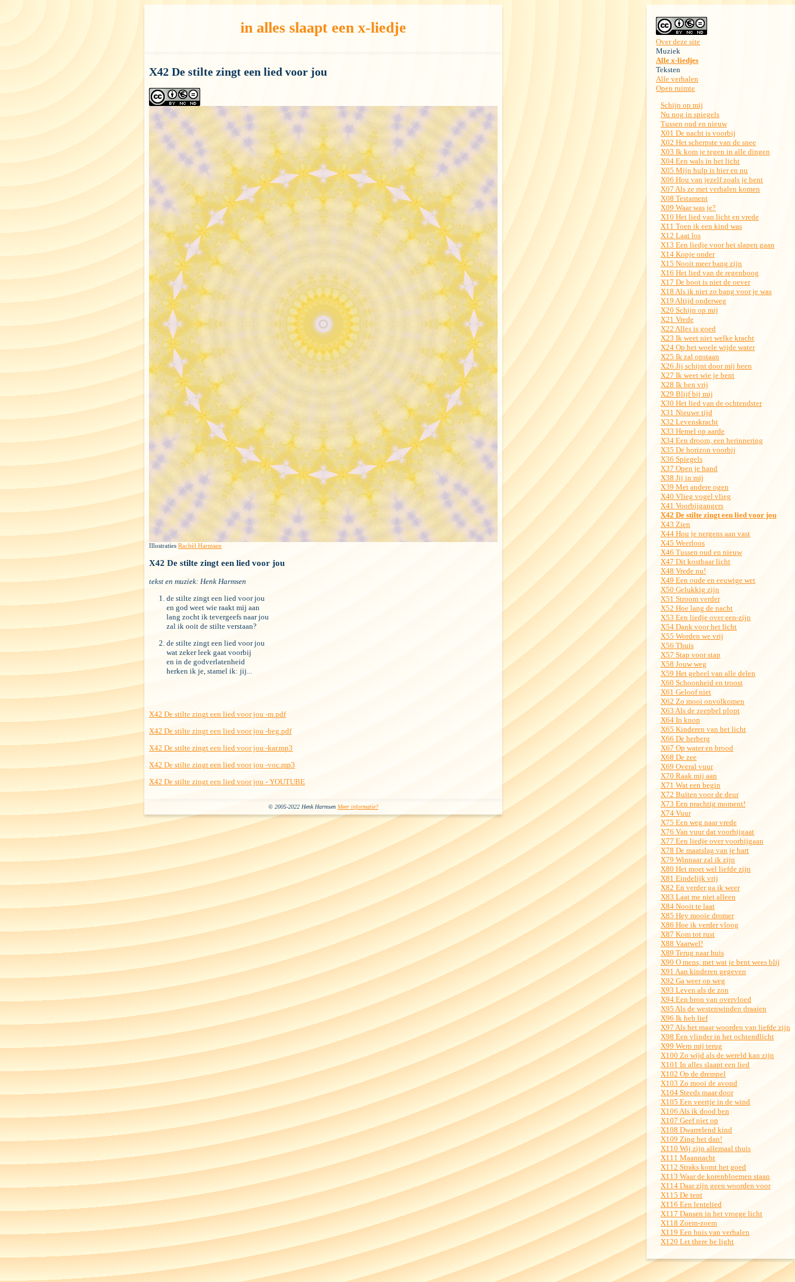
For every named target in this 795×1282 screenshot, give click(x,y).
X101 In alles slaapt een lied (705, 1064)
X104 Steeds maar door (697, 1092)
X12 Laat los (681, 235)
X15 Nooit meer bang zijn (701, 263)
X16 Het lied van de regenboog (710, 272)
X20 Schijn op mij (689, 310)
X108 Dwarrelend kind (696, 1129)
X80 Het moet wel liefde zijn (706, 869)
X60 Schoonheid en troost (702, 682)
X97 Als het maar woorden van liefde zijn (725, 1027)
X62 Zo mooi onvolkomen (702, 701)
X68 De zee (679, 757)
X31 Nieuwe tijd (686, 412)
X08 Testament (684, 198)
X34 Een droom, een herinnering (712, 440)
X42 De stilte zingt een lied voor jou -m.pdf (217, 714)
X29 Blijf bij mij (687, 393)
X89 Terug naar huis (692, 952)
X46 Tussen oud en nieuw (701, 552)
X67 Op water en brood (697, 747)
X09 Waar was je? (688, 207)
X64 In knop (680, 720)
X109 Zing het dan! (691, 1139)
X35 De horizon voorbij (698, 449)
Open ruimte (675, 88)
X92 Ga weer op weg (693, 980)
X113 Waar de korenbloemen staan (715, 1176)
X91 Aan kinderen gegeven (703, 971)
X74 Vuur (676, 813)
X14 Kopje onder (688, 254)
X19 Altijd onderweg (693, 300)
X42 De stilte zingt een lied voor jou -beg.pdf (220, 731)
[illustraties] (323, 539)
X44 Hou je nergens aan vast (705, 533)
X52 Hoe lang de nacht (697, 608)
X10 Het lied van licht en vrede (710, 217)
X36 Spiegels (681, 459)
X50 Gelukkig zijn (690, 589)
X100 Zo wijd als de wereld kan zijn (717, 1055)
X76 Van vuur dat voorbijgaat (707, 831)
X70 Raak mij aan (689, 775)
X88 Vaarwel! (682, 943)
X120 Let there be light (697, 1241)
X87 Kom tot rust (688, 934)
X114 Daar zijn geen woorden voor (716, 1185)
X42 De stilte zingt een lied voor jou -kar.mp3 (221, 747)
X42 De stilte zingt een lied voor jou (718, 515)
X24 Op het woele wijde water (708, 347)
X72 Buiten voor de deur (700, 794)
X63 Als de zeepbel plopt (700, 710)
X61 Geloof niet (686, 692)
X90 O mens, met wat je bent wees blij (720, 962)
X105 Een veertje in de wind (705, 1101)
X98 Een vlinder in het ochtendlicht (717, 1036)
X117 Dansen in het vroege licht (711, 1213)
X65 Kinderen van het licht (703, 729)
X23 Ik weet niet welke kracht (707, 338)
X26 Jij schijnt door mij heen (706, 366)
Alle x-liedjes (677, 60)
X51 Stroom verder (690, 598)
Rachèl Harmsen (200, 545)
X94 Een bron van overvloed (706, 999)
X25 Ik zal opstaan (690, 356)
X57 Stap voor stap (691, 654)
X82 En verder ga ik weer (700, 887)
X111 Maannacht (688, 1157)
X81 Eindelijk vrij (689, 878)
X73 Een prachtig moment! (703, 803)
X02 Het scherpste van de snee (708, 142)
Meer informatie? (358, 806)
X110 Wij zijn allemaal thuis (706, 1148)
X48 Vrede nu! (683, 570)
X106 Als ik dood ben (695, 1111)
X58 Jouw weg (684, 664)
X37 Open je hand (689, 468)
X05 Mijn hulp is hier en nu (704, 170)
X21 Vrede (677, 319)
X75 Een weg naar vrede (699, 822)
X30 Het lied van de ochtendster (711, 403)
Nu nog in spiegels (690, 114)
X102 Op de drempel (693, 1073)
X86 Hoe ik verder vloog (700, 924)
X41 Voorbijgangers (692, 505)
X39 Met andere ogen (695, 487)
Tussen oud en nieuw (694, 123)
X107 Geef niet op (689, 1120)
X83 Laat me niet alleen (698, 897)
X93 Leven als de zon (695, 990)
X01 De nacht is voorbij (698, 133)
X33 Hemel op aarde (693, 431)
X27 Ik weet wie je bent (697, 375)
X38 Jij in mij (682, 477)
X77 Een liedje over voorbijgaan (712, 841)
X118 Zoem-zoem (689, 1223)
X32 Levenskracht (689, 421)
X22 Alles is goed (688, 328)
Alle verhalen (677, 79)
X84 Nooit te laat (688, 906)
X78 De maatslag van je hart (705, 850)
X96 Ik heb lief (684, 1018)
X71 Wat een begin (691, 785)
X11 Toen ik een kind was (701, 226)
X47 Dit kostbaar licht (695, 561)
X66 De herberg (685, 738)
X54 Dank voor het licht (699, 626)
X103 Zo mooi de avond (699, 1083)
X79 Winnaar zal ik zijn (698, 859)
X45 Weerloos (683, 543)
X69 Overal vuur (687, 766)
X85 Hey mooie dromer (697, 915)
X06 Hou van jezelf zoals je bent (712, 179)
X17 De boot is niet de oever (705, 282)
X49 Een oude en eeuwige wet (708, 580)
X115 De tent (681, 1195)
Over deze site (678, 41)
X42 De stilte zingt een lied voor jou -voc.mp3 (222, 764)
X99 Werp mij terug (691, 1046)
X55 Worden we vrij (692, 636)
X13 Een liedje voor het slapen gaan (718, 244)
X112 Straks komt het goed (703, 1167)
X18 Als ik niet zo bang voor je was (716, 291)
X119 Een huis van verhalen (705, 1232)
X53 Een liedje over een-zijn (706, 617)
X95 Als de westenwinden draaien (713, 1008)
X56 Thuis (677, 645)
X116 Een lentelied (691, 1204)
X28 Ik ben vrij (684, 384)
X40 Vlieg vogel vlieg (696, 496)
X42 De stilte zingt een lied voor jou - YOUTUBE (227, 781)
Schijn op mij (682, 105)
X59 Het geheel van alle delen (708, 673)
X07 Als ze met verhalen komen (710, 189)
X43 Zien (675, 524)
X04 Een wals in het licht (700, 161)
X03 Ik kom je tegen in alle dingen (715, 151)
